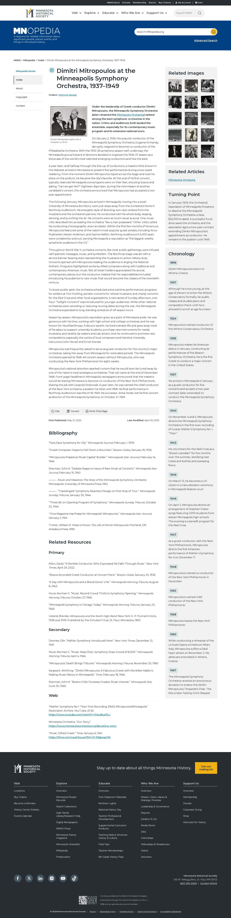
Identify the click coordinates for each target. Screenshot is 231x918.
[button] (76, 13)
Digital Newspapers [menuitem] (67, 822)
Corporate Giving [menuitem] (192, 809)
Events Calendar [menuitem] (23, 816)
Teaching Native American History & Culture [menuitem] (113, 836)
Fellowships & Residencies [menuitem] (155, 844)
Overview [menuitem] (61, 790)
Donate (126, 2)
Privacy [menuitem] (93, 911)
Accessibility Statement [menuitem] (170, 911)
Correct (75, 411)
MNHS (17, 60)
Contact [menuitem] (20, 105)
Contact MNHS (208, 883)
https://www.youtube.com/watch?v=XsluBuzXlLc (79, 714)
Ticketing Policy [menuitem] (126, 911)
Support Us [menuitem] (191, 783)
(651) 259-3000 (188, 883)
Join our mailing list (206, 768)
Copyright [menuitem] (21, 97)
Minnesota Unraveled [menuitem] (68, 844)
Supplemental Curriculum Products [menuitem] (112, 827)
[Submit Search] (214, 32)
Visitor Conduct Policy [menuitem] (147, 911)
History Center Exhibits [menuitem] (26, 809)
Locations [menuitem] (19, 790)
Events (152, 2)
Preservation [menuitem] (63, 856)
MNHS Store (113, 2)
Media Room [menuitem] (148, 825)
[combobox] (175, 31)
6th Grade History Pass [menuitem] (111, 856)
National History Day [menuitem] (110, 809)
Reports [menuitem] (145, 812)
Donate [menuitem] (187, 803)
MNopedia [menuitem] (62, 850)
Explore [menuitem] (61, 783)
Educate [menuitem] (104, 783)
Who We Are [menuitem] (150, 783)
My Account (184, 2)
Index (41, 60)
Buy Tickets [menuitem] (20, 797)
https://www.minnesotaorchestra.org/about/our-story (83, 726)
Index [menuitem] (19, 79)
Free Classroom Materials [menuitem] (112, 797)
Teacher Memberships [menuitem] (111, 850)
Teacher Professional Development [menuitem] (110, 818)
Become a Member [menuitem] (25, 803)
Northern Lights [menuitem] (107, 803)
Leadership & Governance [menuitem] (155, 806)
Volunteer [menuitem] (146, 856)
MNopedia (29, 60)
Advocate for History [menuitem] (194, 822)
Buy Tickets (165, 2)
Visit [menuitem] (17, 783)
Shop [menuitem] (186, 816)
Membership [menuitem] (190, 797)
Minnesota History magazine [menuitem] (66, 836)
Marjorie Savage (68, 95)
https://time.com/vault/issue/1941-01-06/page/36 (79, 737)
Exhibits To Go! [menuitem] (149, 819)
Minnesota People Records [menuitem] (66, 799)
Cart (200, 2)
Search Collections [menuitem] (66, 806)
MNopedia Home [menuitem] (25, 71)
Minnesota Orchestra (130, 114)
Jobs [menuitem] (143, 831)
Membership (139, 2)
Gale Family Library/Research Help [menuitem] (68, 814)
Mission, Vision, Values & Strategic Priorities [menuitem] (154, 799)
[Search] (199, 13)
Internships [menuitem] (147, 838)
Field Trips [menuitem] (104, 844)
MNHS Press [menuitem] (63, 828)
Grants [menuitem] (144, 850)
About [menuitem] (19, 88)
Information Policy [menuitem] (108, 911)
